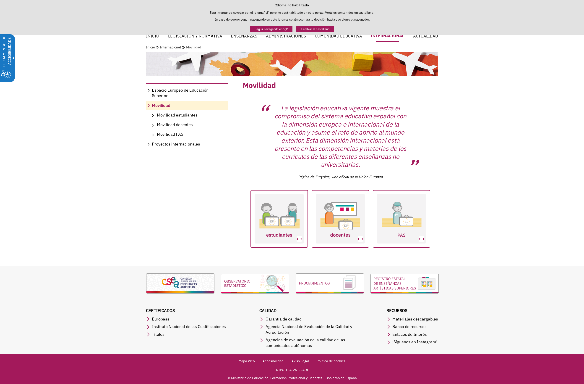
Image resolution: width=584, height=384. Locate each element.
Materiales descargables (415, 319)
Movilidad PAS (170, 134)
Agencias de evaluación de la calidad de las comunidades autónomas (305, 342)
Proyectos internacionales (176, 144)
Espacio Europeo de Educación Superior (180, 92)
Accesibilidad (273, 361)
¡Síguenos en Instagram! (414, 341)
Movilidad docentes (175, 124)
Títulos (158, 334)
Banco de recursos (409, 326)
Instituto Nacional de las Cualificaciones (189, 326)
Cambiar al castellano (315, 29)
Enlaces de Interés (409, 334)
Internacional (387, 36)
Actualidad (425, 36)
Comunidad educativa (338, 36)
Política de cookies (331, 361)
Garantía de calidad (284, 319)
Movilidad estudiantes (177, 115)
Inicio (152, 36)
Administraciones (286, 36)
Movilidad (161, 105)
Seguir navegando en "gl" (271, 29)
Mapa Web (247, 361)
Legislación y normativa (195, 36)
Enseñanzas (244, 36)
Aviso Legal (300, 361)
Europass (160, 319)
